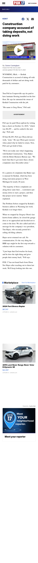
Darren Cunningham (12, 66)
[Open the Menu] (3, 3)
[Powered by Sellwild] (32, 406)
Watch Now (32, 3)
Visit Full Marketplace (28, 282)
